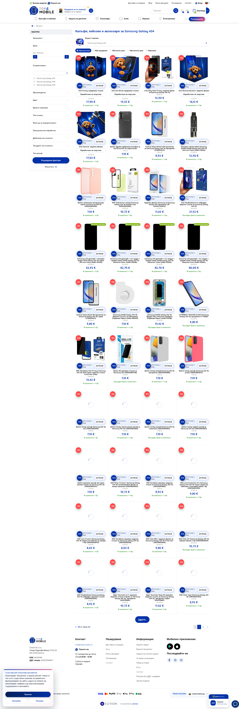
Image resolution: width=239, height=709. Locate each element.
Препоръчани (84, 51)
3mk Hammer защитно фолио (91, 147)
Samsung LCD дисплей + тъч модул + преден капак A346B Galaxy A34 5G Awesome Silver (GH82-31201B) (125, 260)
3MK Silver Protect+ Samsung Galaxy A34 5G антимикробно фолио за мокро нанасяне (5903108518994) (125, 484)
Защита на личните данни (147, 654)
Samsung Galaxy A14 (46, 78)
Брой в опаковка (40, 108)
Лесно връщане (161, 3)
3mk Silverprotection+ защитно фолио (194, 91)
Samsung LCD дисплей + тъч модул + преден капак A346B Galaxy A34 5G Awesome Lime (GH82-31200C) (194, 260)
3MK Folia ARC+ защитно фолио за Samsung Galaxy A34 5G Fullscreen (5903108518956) (159, 540)
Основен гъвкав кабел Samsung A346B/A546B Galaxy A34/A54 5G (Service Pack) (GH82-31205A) (194, 148)
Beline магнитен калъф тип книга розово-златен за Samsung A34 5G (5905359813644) (90, 484)
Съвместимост (39, 65)
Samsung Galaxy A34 (46, 81)
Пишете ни (55, 3)
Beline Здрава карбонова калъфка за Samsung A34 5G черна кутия (125, 147)
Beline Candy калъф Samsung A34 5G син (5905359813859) (91, 428)
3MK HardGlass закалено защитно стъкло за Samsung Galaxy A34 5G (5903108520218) (125, 540)
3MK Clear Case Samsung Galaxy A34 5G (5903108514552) (194, 596)
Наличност (37, 38)
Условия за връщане (145, 658)
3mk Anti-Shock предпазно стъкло (125, 91)
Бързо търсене (92, 38)
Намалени (152, 51)
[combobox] (147, 43)
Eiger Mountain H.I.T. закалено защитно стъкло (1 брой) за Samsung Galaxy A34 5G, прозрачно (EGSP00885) (125, 597)
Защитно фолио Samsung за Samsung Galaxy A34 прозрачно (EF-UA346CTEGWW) (159, 204)
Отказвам (39, 701)
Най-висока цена (136, 51)
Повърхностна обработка (44, 130)
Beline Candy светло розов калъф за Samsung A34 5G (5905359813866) (125, 428)
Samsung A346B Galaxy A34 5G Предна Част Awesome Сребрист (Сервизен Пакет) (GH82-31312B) (160, 316)
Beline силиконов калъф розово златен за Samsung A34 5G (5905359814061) (91, 204)
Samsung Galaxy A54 (46, 85)
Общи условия (142, 663)
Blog (150, 3)
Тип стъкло (38, 115)
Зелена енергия (39, 3)
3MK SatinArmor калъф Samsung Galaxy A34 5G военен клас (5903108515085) (125, 204)
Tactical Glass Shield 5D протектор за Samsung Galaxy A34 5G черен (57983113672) (91, 316)
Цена (35, 46)
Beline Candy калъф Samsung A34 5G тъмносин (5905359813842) (159, 428)
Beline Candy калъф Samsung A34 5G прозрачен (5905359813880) (159, 372)
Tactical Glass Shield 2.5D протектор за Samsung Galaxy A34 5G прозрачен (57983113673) (160, 148)
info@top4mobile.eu (84, 645)
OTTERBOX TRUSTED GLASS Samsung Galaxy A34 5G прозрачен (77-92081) (194, 316)
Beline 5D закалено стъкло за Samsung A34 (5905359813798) (125, 372)
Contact (188, 3)
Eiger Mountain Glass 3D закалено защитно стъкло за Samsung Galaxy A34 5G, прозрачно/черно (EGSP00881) (159, 597)
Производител (39, 92)
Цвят (35, 100)
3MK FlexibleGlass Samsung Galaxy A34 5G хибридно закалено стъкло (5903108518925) (91, 596)
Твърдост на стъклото (43, 146)
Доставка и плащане (136, 3)
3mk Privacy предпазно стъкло (91, 91)
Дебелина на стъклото (43, 138)
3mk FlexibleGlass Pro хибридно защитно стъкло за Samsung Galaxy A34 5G (194, 204)
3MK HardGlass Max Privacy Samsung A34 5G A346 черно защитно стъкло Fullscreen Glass (91, 372)
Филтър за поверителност (44, 123)
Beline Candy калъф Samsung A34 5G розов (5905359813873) (194, 372)
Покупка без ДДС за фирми (148, 676)
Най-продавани (101, 51)
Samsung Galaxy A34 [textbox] (97, 43)
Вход (200, 3)
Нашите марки (142, 645)
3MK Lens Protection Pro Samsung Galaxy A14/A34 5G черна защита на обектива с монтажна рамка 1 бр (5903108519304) (194, 485)
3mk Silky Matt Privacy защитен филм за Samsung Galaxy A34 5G (159, 91)
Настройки (16, 701)
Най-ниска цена (118, 51)
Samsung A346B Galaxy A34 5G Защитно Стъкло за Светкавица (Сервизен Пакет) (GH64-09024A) (125, 316)
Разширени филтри (51, 160)
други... (142, 619)
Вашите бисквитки (144, 649)
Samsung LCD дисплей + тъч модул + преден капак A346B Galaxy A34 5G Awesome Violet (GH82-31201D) (159, 260)
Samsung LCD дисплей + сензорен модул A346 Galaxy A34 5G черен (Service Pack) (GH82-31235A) (90, 260)
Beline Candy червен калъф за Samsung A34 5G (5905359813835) (194, 428)
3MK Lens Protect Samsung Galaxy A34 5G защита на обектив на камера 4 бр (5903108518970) (91, 540)
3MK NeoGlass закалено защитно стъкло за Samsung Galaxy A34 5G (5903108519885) (159, 484)
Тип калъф (37, 153)
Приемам (28, 694)
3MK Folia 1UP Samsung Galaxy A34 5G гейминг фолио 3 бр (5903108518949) (194, 540)
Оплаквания (177, 3)
